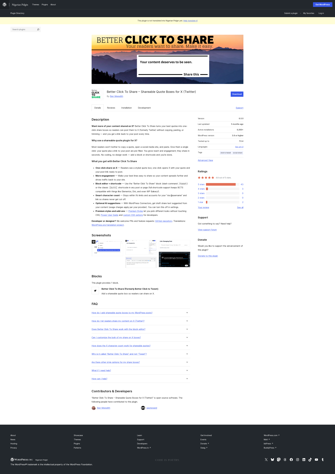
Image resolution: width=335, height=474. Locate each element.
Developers (142, 443)
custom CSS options (133, 215)
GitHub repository (163, 221)
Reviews (111, 107)
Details (97, 107)
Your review (203, 207)
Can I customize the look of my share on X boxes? (116, 337)
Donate (204, 443)
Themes (77, 439)
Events (203, 439)
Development (144, 107)
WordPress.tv (144, 448)
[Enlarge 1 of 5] (119, 243)
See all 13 (239, 147)
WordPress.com (272, 435)
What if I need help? (101, 370)
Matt (267, 439)
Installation (126, 107)
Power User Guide (109, 215)
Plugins (77, 443)
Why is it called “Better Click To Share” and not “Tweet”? (119, 354)
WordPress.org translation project (108, 225)
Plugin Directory (17, 13)
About (13, 435)
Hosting (13, 443)
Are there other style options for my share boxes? (116, 362)
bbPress (268, 443)
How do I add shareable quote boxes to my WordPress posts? (122, 313)
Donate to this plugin (208, 256)
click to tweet (225, 153)
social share (237, 153)
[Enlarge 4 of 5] (186, 243)
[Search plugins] (38, 29)
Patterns (77, 448)
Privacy (13, 448)
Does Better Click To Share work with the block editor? (118, 329)
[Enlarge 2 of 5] (153, 243)
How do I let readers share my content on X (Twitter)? (118, 321)
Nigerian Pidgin (41, 460)
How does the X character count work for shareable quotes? (121, 346)
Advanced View (205, 160)
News (12, 439)
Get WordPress (323, 4)
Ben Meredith (116, 96)
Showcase (78, 435)
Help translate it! (190, 21)
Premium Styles (135, 211)
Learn (139, 435)
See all (240, 207)
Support (239, 107)
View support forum (207, 229)
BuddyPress (270, 448)
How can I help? (99, 378)
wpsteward (151, 408)
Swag (204, 448)
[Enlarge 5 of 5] (186, 255)
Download (237, 94)
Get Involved (206, 435)
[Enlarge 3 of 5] (153, 260)
